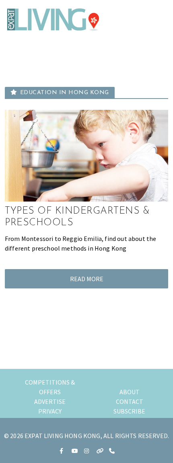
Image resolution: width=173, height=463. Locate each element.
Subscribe (129, 411)
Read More (86, 279)
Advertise (50, 401)
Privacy (50, 411)
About (129, 392)
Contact (129, 401)
